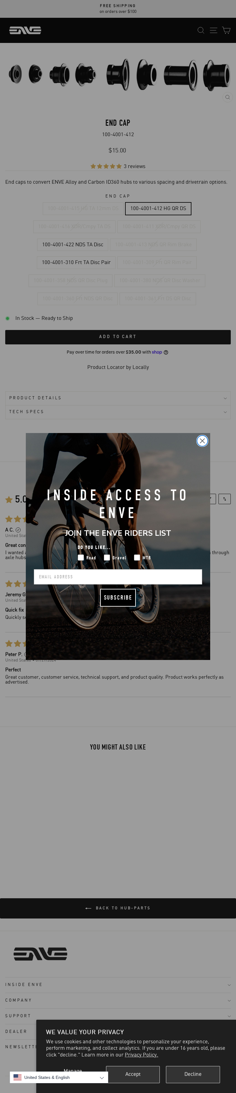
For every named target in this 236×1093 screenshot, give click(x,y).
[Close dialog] (202, 440)
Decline (193, 1074)
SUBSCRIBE (118, 597)
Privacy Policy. (141, 1055)
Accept (133, 1074)
